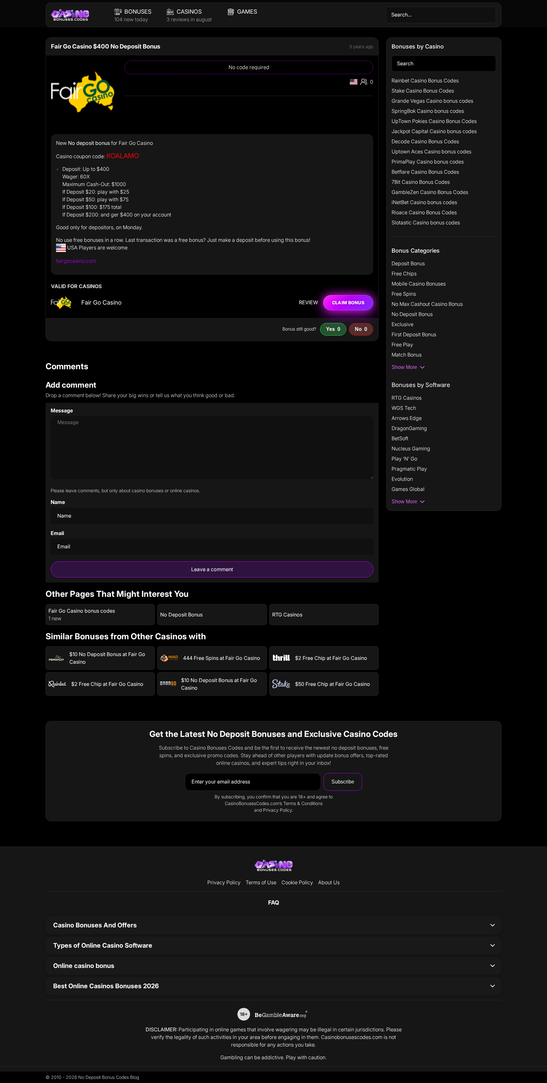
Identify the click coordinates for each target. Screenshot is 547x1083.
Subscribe (342, 781)
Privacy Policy (224, 882)
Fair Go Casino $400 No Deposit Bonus (105, 46)
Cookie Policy (297, 882)
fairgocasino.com (76, 261)
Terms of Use (261, 882)
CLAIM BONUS (348, 302)
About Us (329, 882)
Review (308, 303)
